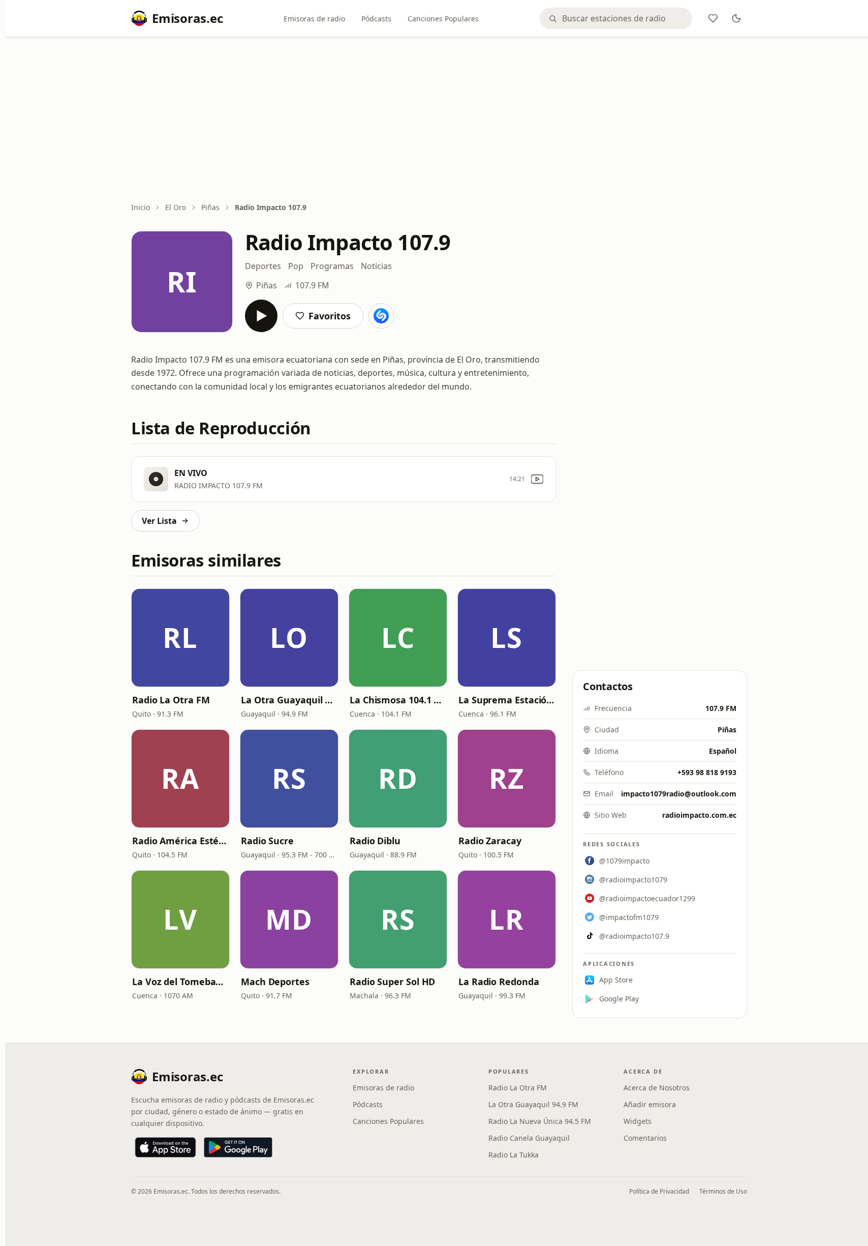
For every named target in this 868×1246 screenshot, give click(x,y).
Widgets (638, 1121)
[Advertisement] (439, 120)
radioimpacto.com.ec (699, 815)
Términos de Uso (723, 1191)
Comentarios (645, 1138)
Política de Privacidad (659, 1191)
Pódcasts (376, 18)
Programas (332, 266)
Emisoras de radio (314, 18)
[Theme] (736, 18)
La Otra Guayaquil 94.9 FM (289, 700)
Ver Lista (159, 520)
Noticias (376, 266)
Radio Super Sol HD (392, 981)
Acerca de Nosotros (657, 1087)
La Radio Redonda (498, 981)
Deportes (263, 266)
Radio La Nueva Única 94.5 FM (539, 1121)
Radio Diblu (375, 841)
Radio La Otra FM (171, 700)
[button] (180, 637)
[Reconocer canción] (381, 316)
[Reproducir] (261, 316)
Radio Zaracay (489, 841)
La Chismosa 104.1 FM (398, 700)
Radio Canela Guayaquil (529, 1138)
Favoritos (329, 316)
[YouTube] (537, 479)
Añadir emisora (650, 1104)
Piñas (210, 207)
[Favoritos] (713, 18)
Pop (295, 266)
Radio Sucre (267, 841)
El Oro (175, 207)
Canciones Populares (443, 18)
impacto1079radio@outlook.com (678, 793)
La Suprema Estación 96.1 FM (506, 700)
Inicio (140, 207)
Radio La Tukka (513, 1155)
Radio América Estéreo (180, 841)
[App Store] (165, 1147)
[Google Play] (238, 1147)
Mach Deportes (275, 981)
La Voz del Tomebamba (180, 981)
